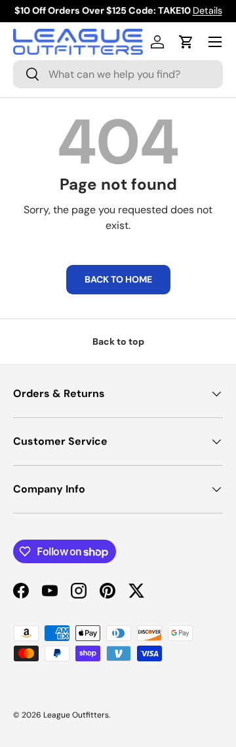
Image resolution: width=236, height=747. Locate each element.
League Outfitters (76, 715)
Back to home (118, 279)
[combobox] (118, 74)
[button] (186, 41)
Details (207, 10)
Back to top (118, 341)
